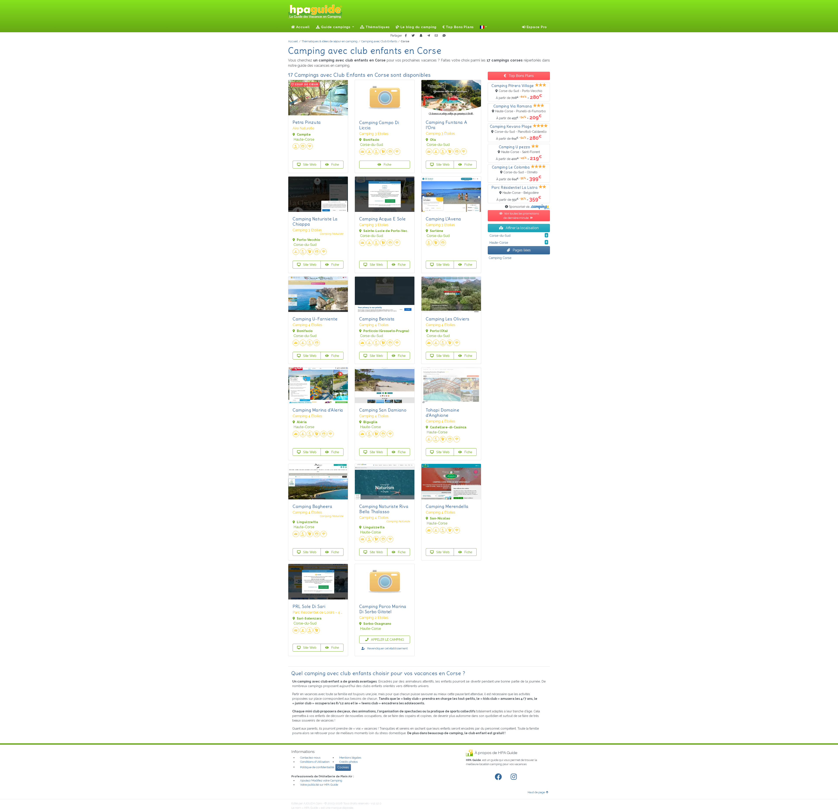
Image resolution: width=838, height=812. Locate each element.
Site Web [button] (309, 164)
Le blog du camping (417, 27)
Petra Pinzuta (307, 122)
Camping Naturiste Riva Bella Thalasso (383, 509)
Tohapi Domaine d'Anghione (442, 412)
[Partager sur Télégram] (428, 35)
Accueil (302, 27)
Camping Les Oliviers (447, 319)
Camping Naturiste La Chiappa (315, 221)
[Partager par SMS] (444, 35)
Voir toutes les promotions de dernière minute (521, 216)
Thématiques (377, 27)
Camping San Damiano (382, 410)
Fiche (334, 164)
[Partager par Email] (436, 35)
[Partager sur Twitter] (413, 35)
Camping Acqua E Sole (382, 218)
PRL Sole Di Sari (309, 606)
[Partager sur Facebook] (406, 35)
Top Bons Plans (459, 27)
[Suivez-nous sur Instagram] (514, 777)
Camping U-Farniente (315, 319)
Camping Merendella (447, 506)
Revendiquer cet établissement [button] (387, 648)
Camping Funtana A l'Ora (446, 124)
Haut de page (536, 792)
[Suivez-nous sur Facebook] (499, 777)
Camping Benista (377, 319)
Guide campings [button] (336, 27)
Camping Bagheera (312, 506)
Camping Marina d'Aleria (318, 410)
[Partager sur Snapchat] (420, 35)
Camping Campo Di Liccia (379, 125)
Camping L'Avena (443, 218)
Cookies (343, 767)
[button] (483, 27)
